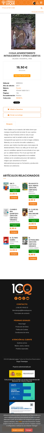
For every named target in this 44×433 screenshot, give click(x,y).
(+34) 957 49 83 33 (22, 307)
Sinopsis (9, 124)
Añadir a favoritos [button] (16, 109)
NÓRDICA (19, 83)
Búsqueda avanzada (37, 11)
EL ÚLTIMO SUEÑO (14, 239)
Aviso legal (22, 324)
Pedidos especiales (22, 349)
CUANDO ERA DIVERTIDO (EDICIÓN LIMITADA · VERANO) (14, 214)
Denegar (28, 430)
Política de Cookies (22, 329)
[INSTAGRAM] (23, 298)
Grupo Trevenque (22, 361)
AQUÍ (20, 421)
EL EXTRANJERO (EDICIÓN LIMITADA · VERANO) (34, 242)
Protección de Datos (22, 327)
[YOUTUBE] (27, 298)
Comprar (14, 197)
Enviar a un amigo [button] (16, 115)
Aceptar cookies (18, 430)
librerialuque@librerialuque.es (22, 310)
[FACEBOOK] (15, 298)
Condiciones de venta (22, 332)
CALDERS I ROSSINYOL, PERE (22, 59)
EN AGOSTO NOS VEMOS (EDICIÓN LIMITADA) (33, 186)
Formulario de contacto (22, 313)
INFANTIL (19, 98)
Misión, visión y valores (22, 346)
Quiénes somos (22, 343)
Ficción (18, 88)
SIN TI (12, 183)
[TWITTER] (19, 298)
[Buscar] (41, 8)
